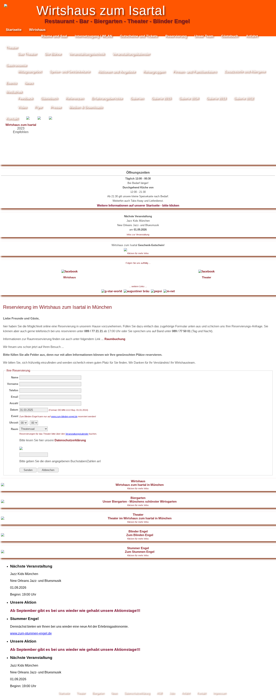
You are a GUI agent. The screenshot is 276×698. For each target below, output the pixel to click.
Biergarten (138, 501)
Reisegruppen (154, 72)
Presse (55, 107)
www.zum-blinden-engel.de (64, 416)
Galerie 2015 (161, 98)
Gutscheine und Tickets (139, 36)
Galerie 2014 (189, 98)
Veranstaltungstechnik (87, 54)
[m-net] (169, 291)
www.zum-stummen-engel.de (31, 633)
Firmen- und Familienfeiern (195, 72)
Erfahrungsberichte (106, 98)
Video (22, 107)
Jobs (172, 693)
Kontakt (12, 118)
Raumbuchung (114, 339)
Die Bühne (53, 54)
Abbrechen (48, 470)
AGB (159, 693)
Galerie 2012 (244, 98)
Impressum (219, 693)
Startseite (13, 30)
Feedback (25, 98)
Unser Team (203, 36)
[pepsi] (157, 291)
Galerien (137, 98)
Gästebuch (229, 36)
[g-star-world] (112, 291)
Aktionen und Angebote (116, 72)
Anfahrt (252, 36)
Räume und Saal (54, 36)
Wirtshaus (138, 484)
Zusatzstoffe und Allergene (244, 71)
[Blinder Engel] (50, 119)
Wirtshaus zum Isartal (20, 124)
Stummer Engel (138, 551)
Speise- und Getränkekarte (69, 71)
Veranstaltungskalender (131, 54)
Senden (28, 470)
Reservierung (176, 36)
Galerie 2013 (216, 98)
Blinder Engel (138, 535)
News (28, 83)
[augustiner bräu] (137, 291)
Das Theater (27, 54)
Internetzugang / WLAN (93, 36)
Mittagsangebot (30, 71)
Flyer (39, 107)
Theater (138, 518)
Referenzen (74, 98)
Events (11, 83)
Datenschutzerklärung (70, 440)
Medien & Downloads (86, 107)
